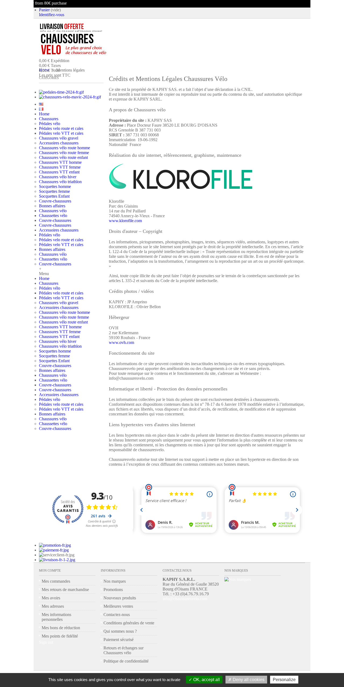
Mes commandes (56, 581)
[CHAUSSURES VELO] (85, 44)
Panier (44, 10)
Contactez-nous (116, 614)
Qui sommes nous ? (120, 631)
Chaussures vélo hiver (57, 177)
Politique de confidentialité (126, 661)
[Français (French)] (41, 109)
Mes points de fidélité (60, 636)
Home (44, 114)
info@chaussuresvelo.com (185, 598)
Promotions (113, 589)
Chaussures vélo (53, 210)
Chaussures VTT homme (60, 162)
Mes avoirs (51, 598)
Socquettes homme (55, 186)
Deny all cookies (248, 679)
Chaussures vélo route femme (64, 152)
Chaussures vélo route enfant (63, 157)
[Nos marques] (237, 579)
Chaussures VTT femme (60, 167)
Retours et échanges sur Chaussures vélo (123, 650)
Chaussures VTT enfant (59, 172)
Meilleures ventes (118, 606)
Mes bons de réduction (61, 627)
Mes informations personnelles (56, 617)
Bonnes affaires (52, 206)
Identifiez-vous (51, 14)
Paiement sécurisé (118, 639)
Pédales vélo (49, 123)
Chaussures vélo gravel (58, 138)
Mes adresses (53, 606)
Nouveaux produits (119, 598)
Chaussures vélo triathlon (60, 181)
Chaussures (48, 118)
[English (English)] (41, 104)
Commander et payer (89, 87)
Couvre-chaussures (55, 201)
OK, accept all (206, 679)
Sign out (46, 642)
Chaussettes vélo (53, 215)
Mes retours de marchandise (65, 589)
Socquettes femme (54, 191)
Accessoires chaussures (58, 143)
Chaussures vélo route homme (64, 147)
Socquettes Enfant (54, 196)
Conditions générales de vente (128, 623)
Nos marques (114, 581)
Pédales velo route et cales (61, 128)
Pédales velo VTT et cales (61, 133)
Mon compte (50, 570)
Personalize (284, 679)
